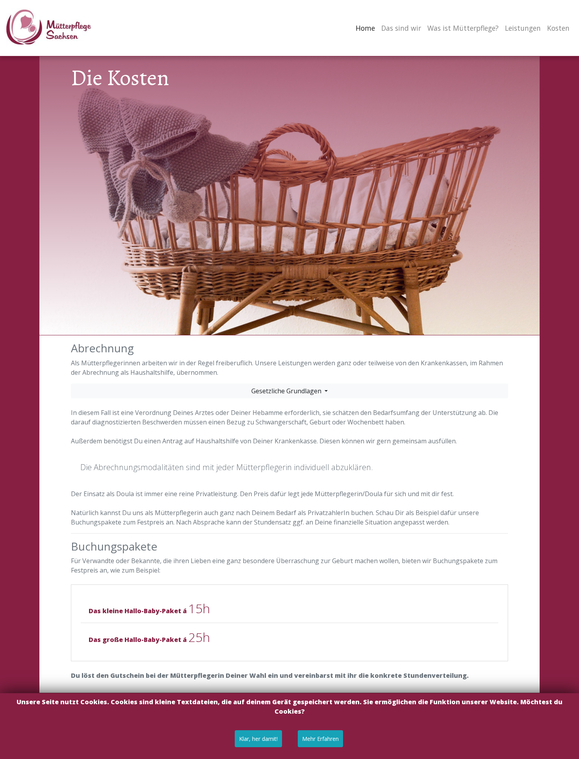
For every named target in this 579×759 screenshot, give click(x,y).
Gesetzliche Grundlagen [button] (287, 391)
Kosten (558, 28)
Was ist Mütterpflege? (463, 28)
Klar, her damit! (258, 738)
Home (367, 28)
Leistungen (523, 28)
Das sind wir (401, 28)
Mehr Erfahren (320, 738)
